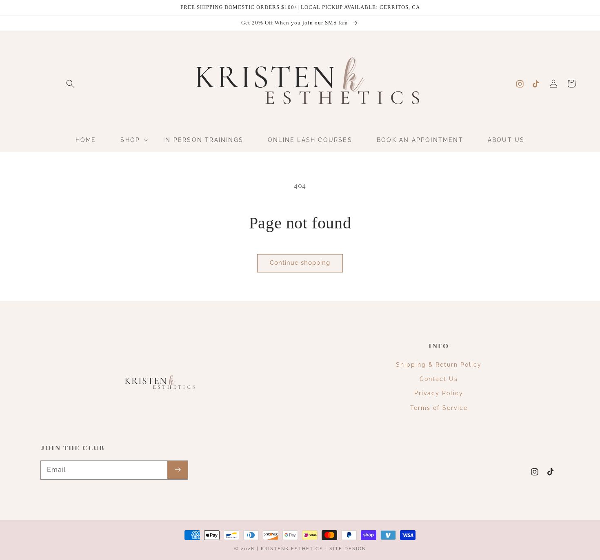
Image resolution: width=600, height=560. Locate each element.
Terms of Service (439, 408)
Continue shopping (300, 262)
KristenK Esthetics (292, 548)
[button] (70, 84)
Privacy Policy (438, 393)
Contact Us (439, 379)
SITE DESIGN (347, 548)
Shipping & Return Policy (439, 364)
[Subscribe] (177, 470)
